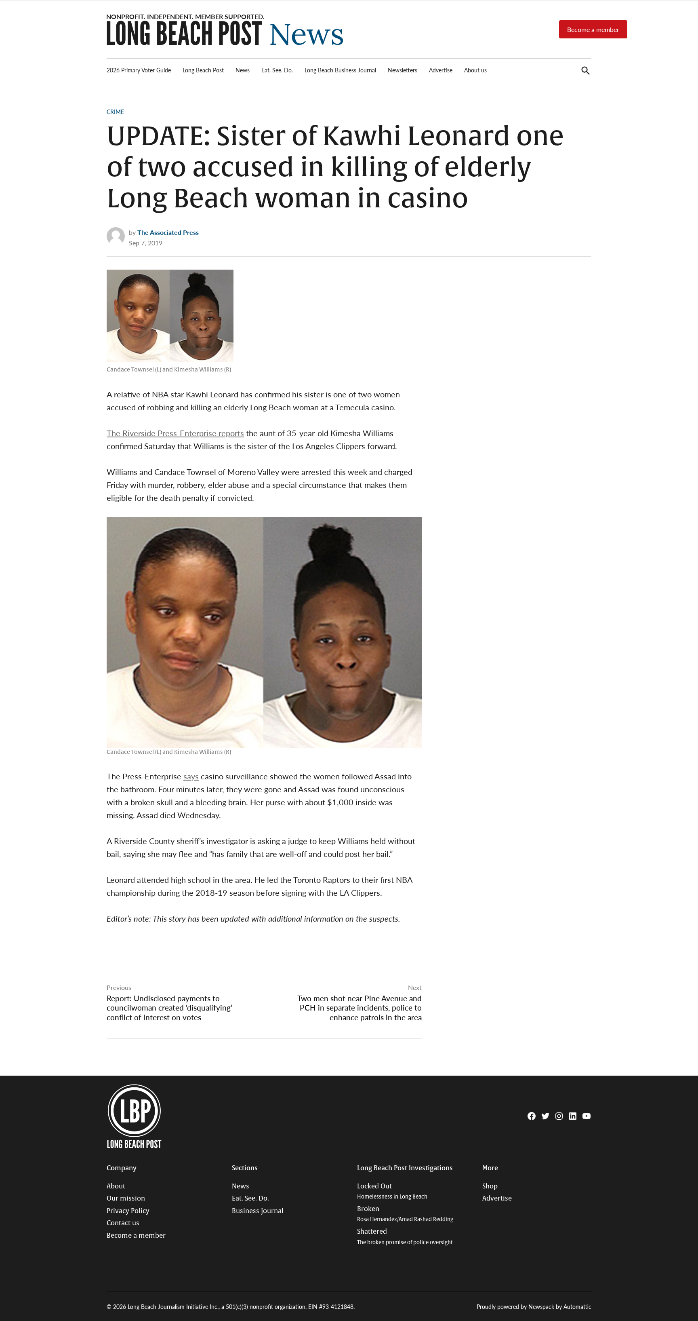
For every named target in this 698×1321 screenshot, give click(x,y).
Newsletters (402, 70)
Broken (405, 1214)
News (242, 70)
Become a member (593, 29)
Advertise (440, 70)
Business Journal (258, 1211)
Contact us (123, 1223)
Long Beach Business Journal (340, 70)
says (191, 776)
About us (475, 70)
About (116, 1186)
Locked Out (392, 1191)
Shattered (405, 1237)
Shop (490, 1186)
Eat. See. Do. (277, 70)
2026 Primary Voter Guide (139, 70)
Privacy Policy (128, 1211)
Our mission (126, 1198)
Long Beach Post (203, 70)
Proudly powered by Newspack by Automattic (534, 1306)
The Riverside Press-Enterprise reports (175, 433)
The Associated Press (168, 232)
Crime (115, 112)
